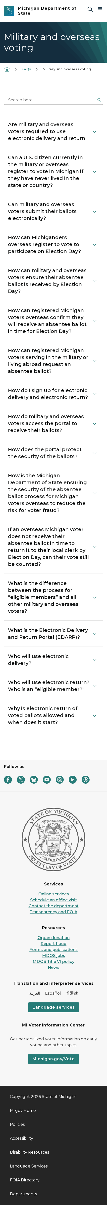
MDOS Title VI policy (53, 961)
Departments (23, 1194)
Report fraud (53, 943)
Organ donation (54, 937)
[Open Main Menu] (100, 9)
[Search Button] (99, 100)
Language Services (29, 1166)
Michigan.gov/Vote (53, 1059)
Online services (53, 894)
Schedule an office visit (53, 900)
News (53, 967)
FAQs (26, 69)
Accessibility (21, 1138)
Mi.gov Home (23, 1110)
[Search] (90, 9)
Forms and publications (53, 949)
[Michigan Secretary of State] (7, 69)
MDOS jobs (53, 955)
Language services (53, 1007)
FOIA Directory (25, 1180)
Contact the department (54, 906)
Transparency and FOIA (53, 912)
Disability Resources (29, 1152)
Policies (17, 1124)
